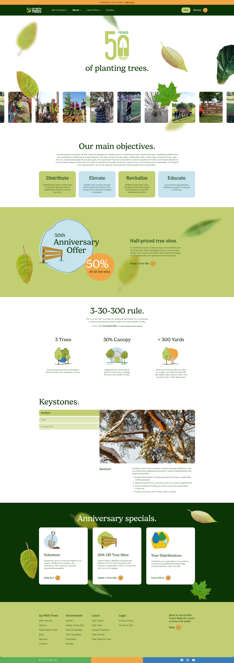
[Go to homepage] (34, 10)
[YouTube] (193, 660)
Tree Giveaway (73, 634)
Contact (110, 10)
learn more (129, 2)
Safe (43, 419)
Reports (43, 639)
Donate (197, 10)
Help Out (49, 577)
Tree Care (97, 625)
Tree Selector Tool (101, 639)
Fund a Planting (74, 630)
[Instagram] (187, 660)
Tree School (98, 634)
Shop (186, 10)
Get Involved (58, 10)
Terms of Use (126, 625)
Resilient (46, 412)
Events (69, 620)
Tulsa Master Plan (48, 630)
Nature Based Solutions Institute (131, 326)
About (75, 10)
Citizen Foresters (100, 630)
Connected (47, 426)
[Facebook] (181, 660)
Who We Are (45, 620)
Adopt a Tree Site (139, 263)
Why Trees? (98, 620)
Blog (41, 634)
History (43, 625)
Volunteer (71, 639)
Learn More (92, 10)
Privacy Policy (126, 620)
